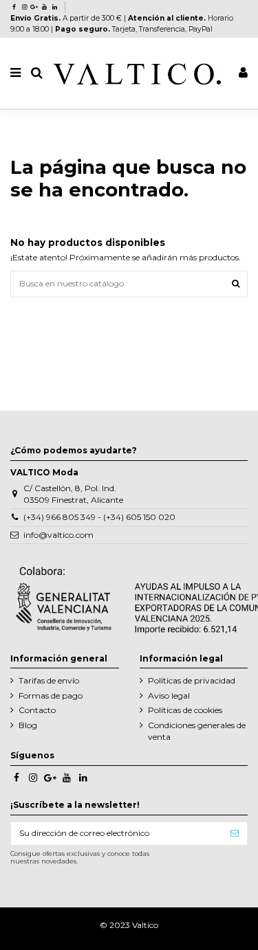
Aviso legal (169, 695)
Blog (28, 725)
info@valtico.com (58, 535)
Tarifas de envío (49, 680)
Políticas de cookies (185, 710)
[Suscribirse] (234, 833)
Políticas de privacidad (191, 680)
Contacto (37, 710)
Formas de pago (51, 695)
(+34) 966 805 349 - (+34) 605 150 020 (99, 517)
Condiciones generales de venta (197, 731)
